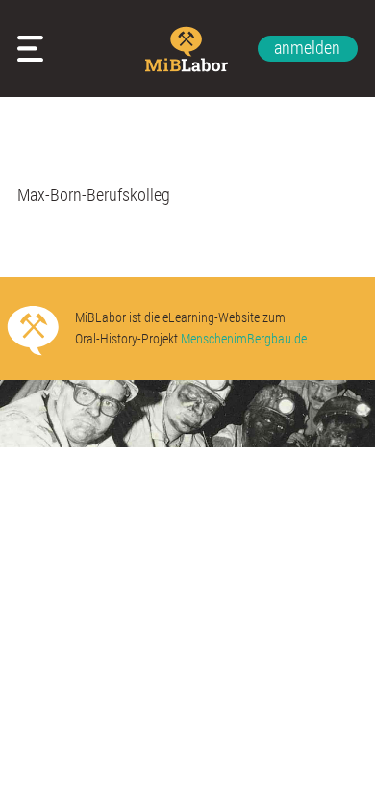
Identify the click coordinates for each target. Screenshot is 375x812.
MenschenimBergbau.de (244, 338)
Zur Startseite (188, 49)
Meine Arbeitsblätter (34, 49)
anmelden (307, 48)
